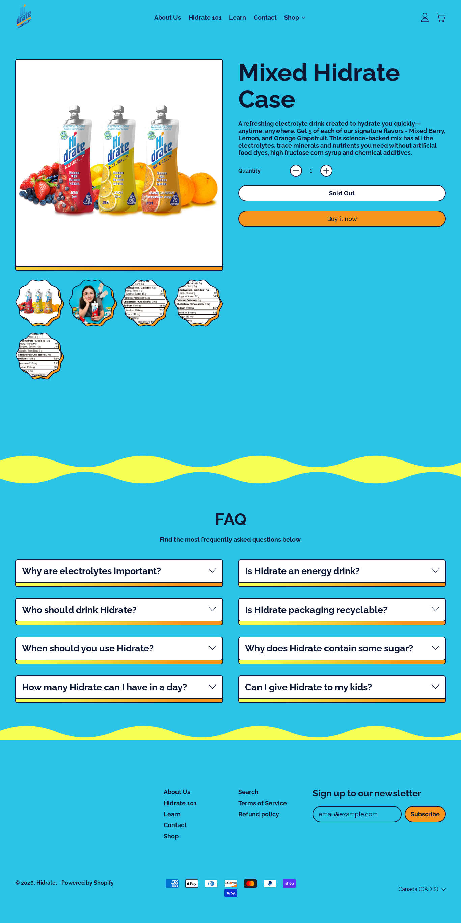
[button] (38, 301)
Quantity (249, 171)
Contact (265, 17)
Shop (171, 836)
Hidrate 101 (205, 17)
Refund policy (258, 814)
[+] (326, 171)
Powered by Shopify (87, 882)
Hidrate (46, 882)
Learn (237, 17)
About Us (167, 17)
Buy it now (342, 218)
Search (248, 791)
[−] (296, 171)
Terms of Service (262, 803)
